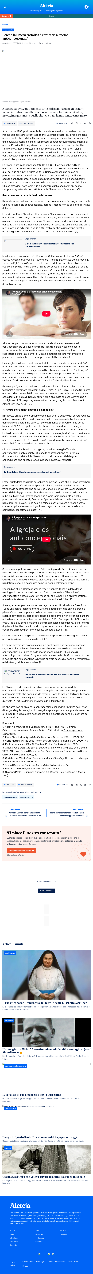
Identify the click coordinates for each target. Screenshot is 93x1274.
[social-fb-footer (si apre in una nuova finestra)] (44, 1254)
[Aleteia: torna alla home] (46, 5)
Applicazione (39, 1238)
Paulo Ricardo (29, 43)
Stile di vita (14, 1238)
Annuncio (38, 1241)
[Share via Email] (85, 123)
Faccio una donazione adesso (20, 850)
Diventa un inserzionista (56, 1261)
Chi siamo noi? (28, 1261)
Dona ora (5, 16)
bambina (8, 1148)
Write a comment (46, 891)
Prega (51, 16)
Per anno (63, 1235)
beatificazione (10, 953)
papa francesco (10, 1108)
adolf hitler (9, 1021)
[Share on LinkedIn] (77, 123)
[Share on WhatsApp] (90, 123)
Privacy (25, 1266)
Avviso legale (40, 1261)
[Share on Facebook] (72, 123)
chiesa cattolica (10, 797)
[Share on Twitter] (81, 123)
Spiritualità (14, 1241)
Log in (54, 881)
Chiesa (5, 24)
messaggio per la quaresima (15, 1066)
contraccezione (26, 797)
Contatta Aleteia (73, 1261)
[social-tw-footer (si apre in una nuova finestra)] (49, 1254)
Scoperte (13, 1245)
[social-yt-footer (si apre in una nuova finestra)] (40, 1254)
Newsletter (39, 1235)
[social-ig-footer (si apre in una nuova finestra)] (53, 1254)
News (12, 1235)
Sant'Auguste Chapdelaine (54, 11)
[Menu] (15, 7)
